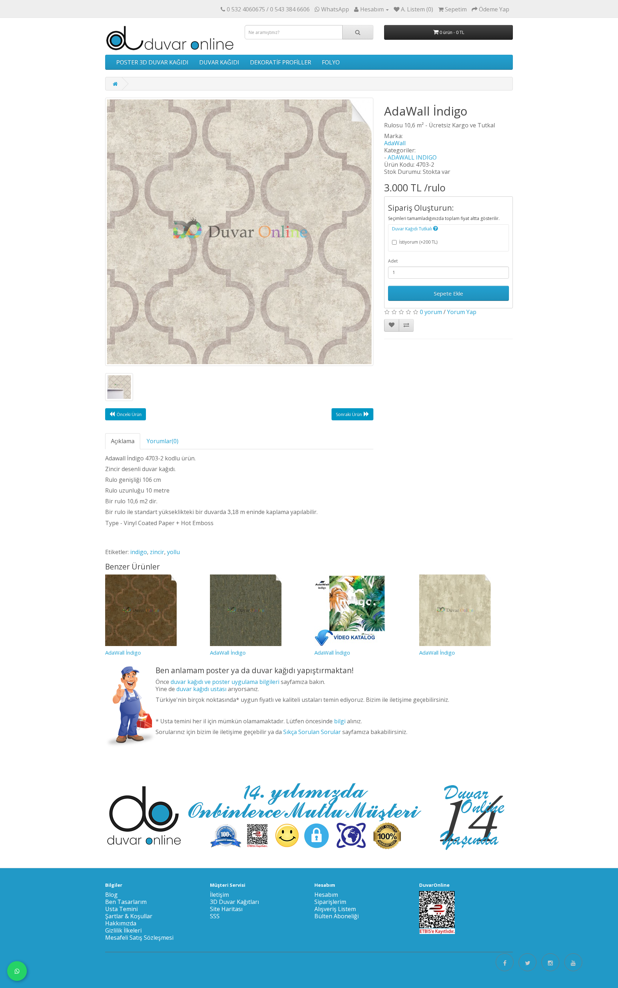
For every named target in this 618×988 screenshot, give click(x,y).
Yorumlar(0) (162, 441)
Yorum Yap (461, 312)
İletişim (219, 895)
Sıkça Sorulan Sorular (312, 732)
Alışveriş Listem (335, 909)
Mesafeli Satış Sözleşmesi (139, 937)
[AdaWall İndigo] (239, 232)
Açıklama (122, 441)
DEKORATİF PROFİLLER (280, 62)
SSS (215, 916)
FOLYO (331, 62)
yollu (173, 552)
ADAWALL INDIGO (412, 157)
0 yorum (431, 312)
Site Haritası (226, 909)
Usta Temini (121, 909)
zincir (157, 552)
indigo (138, 552)
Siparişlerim (330, 902)
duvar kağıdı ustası (201, 689)
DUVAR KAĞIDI (219, 62)
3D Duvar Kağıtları (234, 902)
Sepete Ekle (448, 293)
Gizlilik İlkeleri (123, 930)
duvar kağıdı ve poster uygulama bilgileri (225, 682)
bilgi (339, 721)
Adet (393, 261)
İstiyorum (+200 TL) (418, 242)
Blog (111, 895)
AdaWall (395, 143)
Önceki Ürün (129, 414)
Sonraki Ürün (349, 414)
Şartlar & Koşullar (128, 916)
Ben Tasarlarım (126, 902)
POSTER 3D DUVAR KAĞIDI (152, 62)
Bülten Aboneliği (336, 916)
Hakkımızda (120, 923)
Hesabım (326, 895)
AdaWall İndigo (123, 652)
